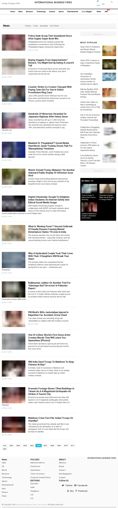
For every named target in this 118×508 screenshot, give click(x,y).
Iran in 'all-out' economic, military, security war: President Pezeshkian (90, 117)
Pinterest (82, 491)
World (4, 470)
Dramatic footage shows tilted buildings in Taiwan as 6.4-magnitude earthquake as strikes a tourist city (51, 391)
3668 (52, 446)
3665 (32, 446)
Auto (4, 489)
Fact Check (54, 26)
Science (52, 11)
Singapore (34, 491)
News (20, 11)
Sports (61, 11)
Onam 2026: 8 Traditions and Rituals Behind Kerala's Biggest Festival (90, 49)
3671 (72, 446)
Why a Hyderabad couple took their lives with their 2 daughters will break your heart (50, 256)
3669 (59, 446)
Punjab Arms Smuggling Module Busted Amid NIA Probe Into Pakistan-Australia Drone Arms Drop (90, 132)
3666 (38, 446)
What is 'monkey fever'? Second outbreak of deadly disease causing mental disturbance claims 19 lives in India (50, 229)
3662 (11, 446)
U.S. (32, 498)
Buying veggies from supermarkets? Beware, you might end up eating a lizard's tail (51, 63)
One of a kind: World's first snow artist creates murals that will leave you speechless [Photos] (49, 338)
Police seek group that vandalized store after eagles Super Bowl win (50, 37)
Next (5, 449)
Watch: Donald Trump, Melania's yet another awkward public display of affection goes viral (51, 173)
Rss (71, 491)
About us (62, 463)
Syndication (35, 470)
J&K (106, 11)
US (3, 466)
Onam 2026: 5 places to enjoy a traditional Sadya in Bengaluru (90, 63)
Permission (35, 466)
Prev (4, 446)
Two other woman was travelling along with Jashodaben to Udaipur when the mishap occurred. (48, 319)
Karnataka (44, 26)
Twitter (68, 485)
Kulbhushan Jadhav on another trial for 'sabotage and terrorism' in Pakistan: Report (49, 285)
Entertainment (72, 11)
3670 (66, 446)
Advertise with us (37, 463)
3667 (45, 446)
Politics (28, 26)
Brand (61, 466)
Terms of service (37, 474)
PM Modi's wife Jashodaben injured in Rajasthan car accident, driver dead (48, 313)
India (4, 463)
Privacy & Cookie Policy (40, 477)
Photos (5, 492)
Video (99, 11)
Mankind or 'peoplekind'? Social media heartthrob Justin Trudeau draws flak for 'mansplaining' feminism (50, 146)
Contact (62, 477)
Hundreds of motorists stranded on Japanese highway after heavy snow (48, 115)
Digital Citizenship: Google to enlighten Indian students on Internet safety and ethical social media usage (48, 200)
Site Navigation (65, 474)
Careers (62, 470)
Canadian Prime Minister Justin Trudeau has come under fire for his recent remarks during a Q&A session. (48, 154)
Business (29, 11)
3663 (18, 446)
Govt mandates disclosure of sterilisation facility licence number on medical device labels (89, 79)
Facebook (82, 485)
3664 (25, 446)
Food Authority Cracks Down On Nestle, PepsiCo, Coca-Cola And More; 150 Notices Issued (90, 160)
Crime (35, 26)
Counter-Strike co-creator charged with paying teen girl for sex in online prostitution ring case (50, 90)
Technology (41, 11)
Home (12, 11)
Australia (34, 484)
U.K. (32, 495)
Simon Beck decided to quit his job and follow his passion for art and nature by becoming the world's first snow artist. (48, 346)
